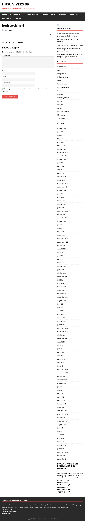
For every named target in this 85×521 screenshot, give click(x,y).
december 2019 (62, 328)
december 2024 (62, 183)
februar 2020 (61, 321)
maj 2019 (60, 352)
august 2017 (61, 425)
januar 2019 (61, 366)
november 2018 (62, 373)
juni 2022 (60, 256)
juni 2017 (60, 431)
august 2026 (61, 128)
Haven (53, 14)
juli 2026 (60, 132)
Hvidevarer (60, 94)
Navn (4, 71)
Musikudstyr (61, 115)
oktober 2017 (61, 418)
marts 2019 (61, 359)
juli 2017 (60, 428)
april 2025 (60, 170)
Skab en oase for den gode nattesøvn (70, 45)
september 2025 (62, 156)
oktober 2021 (61, 273)
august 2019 (61, 342)
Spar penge (62, 14)
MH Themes (54, 519)
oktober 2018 (61, 376)
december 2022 (62, 239)
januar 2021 (61, 290)
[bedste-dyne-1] (7, 31)
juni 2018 (60, 390)
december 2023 (62, 211)
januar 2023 (61, 235)
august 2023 (61, 221)
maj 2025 (60, 166)
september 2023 (62, 218)
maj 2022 (60, 259)
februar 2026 (61, 149)
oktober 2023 (61, 214)
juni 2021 (60, 280)
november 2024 (62, 187)
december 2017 (62, 411)
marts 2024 (61, 201)
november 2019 (62, 331)
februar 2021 (61, 287)
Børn (59, 80)
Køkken (45, 14)
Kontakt (18, 18)
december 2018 (62, 369)
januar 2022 (61, 270)
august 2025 (61, 159)
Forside (4, 14)
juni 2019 (60, 349)
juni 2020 (60, 307)
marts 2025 (61, 173)
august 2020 (61, 301)
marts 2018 (61, 400)
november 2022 (62, 242)
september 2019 (62, 338)
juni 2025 (60, 163)
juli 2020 (60, 304)
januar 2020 (61, 325)
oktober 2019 (61, 335)
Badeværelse (61, 67)
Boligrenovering (16, 14)
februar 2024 (61, 204)
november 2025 (62, 152)
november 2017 (62, 414)
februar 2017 (61, 445)
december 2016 (62, 452)
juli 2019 (60, 345)
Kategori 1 (60, 101)
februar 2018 (61, 404)
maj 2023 (60, 232)
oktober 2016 (61, 455)
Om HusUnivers (7, 18)
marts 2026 (61, 146)
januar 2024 (61, 208)
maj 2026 (60, 139)
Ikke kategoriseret (63, 98)
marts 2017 (61, 442)
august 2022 (61, 249)
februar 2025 (61, 177)
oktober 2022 (61, 245)
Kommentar (6, 55)
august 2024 (61, 190)
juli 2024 (60, 194)
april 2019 (60, 356)
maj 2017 (60, 435)
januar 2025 (61, 180)
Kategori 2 (60, 105)
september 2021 (62, 276)
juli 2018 (60, 387)
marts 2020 (61, 318)
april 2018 (60, 397)
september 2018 (62, 380)
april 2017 (60, 438)
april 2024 (60, 197)
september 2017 (62, 421)
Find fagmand (74, 14)
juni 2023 (60, 228)
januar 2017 (61, 449)
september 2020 (62, 297)
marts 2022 (61, 263)
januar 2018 (61, 407)
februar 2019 (61, 363)
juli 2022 (60, 252)
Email (4, 77)
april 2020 (60, 314)
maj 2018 (60, 393)
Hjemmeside (6, 83)
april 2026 (60, 142)
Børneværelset (62, 84)
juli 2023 (60, 225)
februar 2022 (61, 266)
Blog (58, 70)
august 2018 (61, 383)
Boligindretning (32, 14)
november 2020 (62, 294)
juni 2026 (60, 135)
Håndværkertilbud (63, 87)
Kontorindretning (63, 111)
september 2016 (62, 459)
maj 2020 (60, 311)
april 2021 (60, 283)
